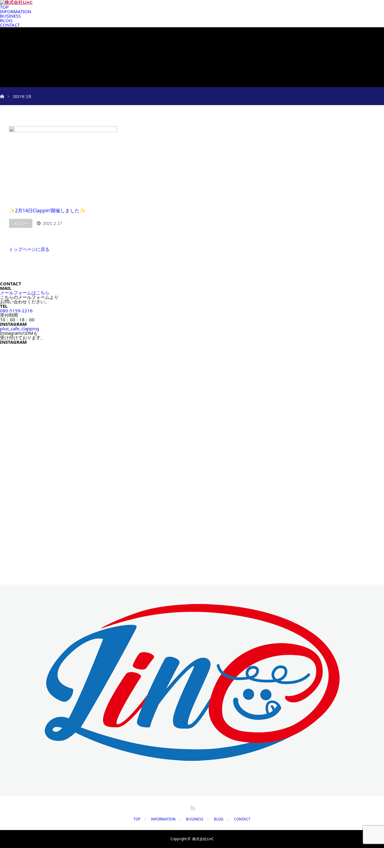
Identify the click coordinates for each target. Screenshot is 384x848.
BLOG (219, 819)
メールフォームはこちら (25, 293)
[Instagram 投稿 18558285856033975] (144, 402)
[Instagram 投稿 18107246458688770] (47, 402)
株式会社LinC (203, 838)
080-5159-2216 (16, 311)
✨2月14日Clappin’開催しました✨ (47, 210)
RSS (192, 806)
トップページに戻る (29, 249)
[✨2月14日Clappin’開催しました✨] (63, 163)
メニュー (21, 223)
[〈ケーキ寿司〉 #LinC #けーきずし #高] (240, 523)
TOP (137, 819)
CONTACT (242, 819)
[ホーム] (2, 89)
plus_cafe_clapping (19, 328)
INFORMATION (163, 819)
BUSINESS (194, 819)
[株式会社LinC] (192, 757)
